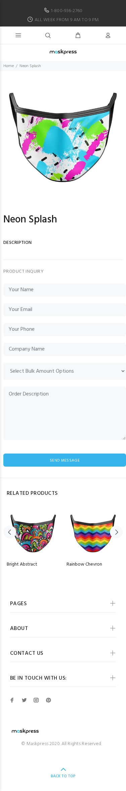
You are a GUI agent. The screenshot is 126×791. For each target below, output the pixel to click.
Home (8, 66)
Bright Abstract (22, 564)
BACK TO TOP (63, 776)
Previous (9, 532)
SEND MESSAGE (65, 460)
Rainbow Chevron (84, 564)
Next (116, 532)
